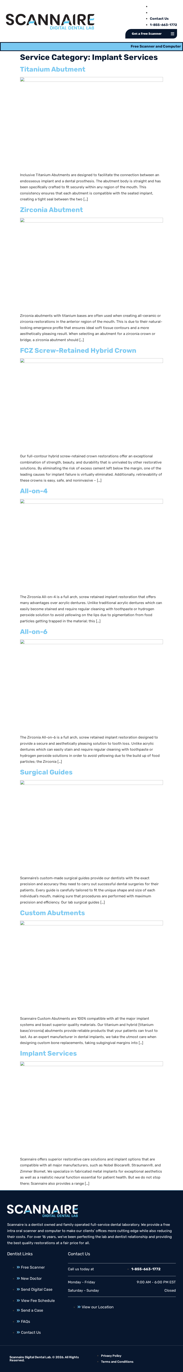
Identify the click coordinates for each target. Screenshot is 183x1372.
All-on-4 (34, 491)
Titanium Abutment (52, 69)
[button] (172, 34)
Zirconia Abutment (51, 210)
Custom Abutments (52, 913)
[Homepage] (50, 21)
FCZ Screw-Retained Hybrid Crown (78, 350)
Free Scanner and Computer (145, 46)
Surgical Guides (46, 772)
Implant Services (48, 1053)
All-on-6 (33, 632)
